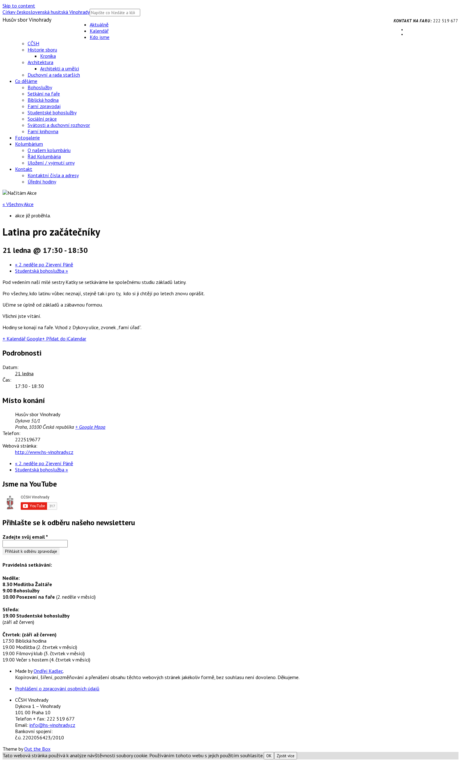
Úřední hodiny (42, 181)
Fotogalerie (27, 137)
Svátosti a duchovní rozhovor (59, 125)
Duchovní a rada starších (54, 75)
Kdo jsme (99, 37)
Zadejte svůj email (25, 537)
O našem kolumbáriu (49, 150)
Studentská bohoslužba (41, 271)
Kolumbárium (29, 144)
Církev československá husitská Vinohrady (46, 12)
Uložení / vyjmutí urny (51, 163)
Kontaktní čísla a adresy (53, 175)
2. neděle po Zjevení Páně (44, 264)
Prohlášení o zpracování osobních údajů (57, 688)
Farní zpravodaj (44, 106)
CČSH (33, 43)
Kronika (48, 56)
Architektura (40, 62)
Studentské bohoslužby (52, 112)
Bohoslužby (40, 87)
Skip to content (19, 6)
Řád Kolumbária (44, 156)
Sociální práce (42, 119)
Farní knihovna (43, 131)
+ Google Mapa (90, 427)
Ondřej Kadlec (48, 671)
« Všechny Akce (18, 204)
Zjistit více (285, 756)
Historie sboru (42, 49)
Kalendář (99, 31)
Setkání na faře (44, 93)
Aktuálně (99, 24)
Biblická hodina (43, 100)
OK (269, 756)
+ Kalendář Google (22, 338)
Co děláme (26, 81)
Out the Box (37, 749)
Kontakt (23, 169)
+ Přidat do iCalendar (64, 338)
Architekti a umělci (59, 68)
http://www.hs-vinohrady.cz (44, 452)
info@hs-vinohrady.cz (52, 725)
